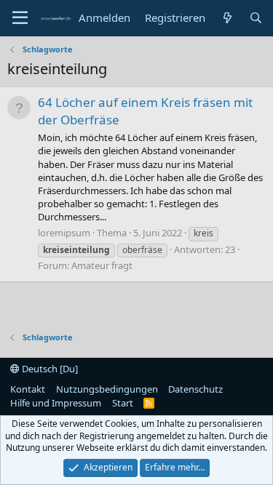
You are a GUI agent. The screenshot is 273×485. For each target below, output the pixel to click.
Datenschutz (195, 389)
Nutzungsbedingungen (107, 389)
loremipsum (64, 232)
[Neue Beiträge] (227, 17)
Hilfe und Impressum (55, 402)
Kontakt (27, 389)
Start (122, 402)
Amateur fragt (101, 265)
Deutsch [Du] (49, 368)
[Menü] (20, 18)
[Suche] (256, 17)
